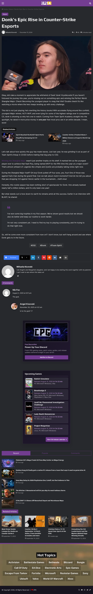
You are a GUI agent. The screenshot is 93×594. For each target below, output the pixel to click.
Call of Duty (20, 567)
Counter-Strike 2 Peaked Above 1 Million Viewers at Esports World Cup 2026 (76, 138)
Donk (43, 245)
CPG (34, 590)
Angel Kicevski (27, 304)
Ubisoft (24, 578)
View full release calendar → (57, 439)
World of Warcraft (53, 578)
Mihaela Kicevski (11, 32)
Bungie (81, 562)
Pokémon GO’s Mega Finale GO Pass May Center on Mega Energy (40, 460)
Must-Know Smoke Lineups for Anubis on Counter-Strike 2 (10, 531)
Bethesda (54, 562)
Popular (45, 453)
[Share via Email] (60, 257)
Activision (14, 562)
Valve (36, 578)
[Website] (18, 276)
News (11, 9)
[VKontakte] (55, 257)
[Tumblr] (38, 257)
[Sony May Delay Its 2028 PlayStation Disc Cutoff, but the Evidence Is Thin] (8, 483)
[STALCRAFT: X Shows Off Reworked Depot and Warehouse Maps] (8, 503)
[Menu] (3, 4)
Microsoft (50, 573)
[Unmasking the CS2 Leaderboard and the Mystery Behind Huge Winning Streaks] (81, 521)
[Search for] (90, 4)
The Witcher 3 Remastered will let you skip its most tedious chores (40, 490)
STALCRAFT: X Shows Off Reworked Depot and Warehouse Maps (40, 500)
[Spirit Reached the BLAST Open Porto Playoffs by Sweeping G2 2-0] (8, 137)
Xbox (70, 578)
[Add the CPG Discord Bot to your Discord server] (46, 332)
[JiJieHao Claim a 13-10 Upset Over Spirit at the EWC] (58, 521)
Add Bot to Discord (46, 357)
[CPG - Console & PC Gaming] (46, 3)
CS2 (34, 245)
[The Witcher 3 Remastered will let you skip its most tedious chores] (8, 493)
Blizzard (68, 562)
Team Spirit (57, 245)
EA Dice (36, 567)
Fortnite (36, 573)
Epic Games (72, 567)
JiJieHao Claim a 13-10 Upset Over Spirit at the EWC (57, 531)
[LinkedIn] (33, 257)
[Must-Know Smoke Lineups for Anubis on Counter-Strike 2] (12, 521)
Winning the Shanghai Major (14, 161)
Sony (85, 573)
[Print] (65, 257)
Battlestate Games (34, 562)
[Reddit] (49, 257)
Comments (75, 453)
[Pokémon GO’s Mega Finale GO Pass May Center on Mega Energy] (8, 463)
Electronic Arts (53, 567)
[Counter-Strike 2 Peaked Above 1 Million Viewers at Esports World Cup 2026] (54, 137)
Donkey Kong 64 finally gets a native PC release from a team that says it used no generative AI (50, 470)
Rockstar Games (69, 573)
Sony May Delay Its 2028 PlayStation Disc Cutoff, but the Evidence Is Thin (42, 480)
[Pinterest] (44, 257)
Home (5, 9)
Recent (16, 453)
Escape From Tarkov (16, 573)
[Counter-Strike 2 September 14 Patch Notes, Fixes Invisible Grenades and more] (35, 521)
